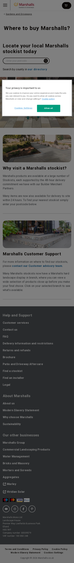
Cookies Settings (23, 108)
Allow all (48, 108)
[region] (37, 98)
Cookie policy (48, 99)
